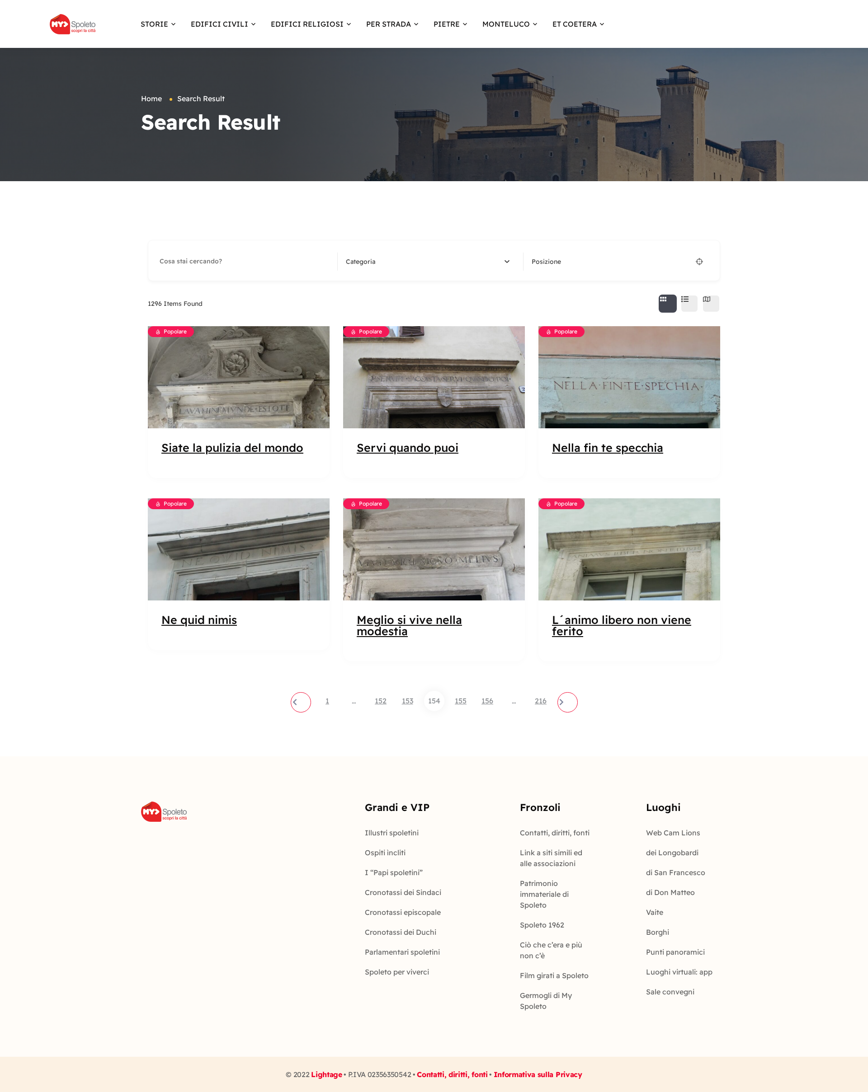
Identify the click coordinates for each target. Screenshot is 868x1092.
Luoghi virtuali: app (679, 971)
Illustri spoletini (392, 832)
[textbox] (360, 261)
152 (381, 700)
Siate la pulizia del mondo (232, 447)
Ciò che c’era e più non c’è (551, 950)
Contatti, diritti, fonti (555, 832)
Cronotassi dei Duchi (400, 932)
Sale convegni (670, 991)
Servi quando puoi (407, 447)
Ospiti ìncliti (385, 852)
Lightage (326, 1074)
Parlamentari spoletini (402, 951)
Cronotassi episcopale (403, 912)
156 (487, 700)
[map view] (711, 304)
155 (461, 700)
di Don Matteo (670, 892)
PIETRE (447, 24)
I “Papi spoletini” (394, 872)
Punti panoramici (675, 951)
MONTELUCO (506, 24)
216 (541, 700)
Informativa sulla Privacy (538, 1074)
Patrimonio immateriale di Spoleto (544, 894)
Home (151, 98)
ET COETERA (574, 24)
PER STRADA (388, 24)
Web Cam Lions (673, 832)
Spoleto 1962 (542, 924)
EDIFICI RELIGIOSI (307, 24)
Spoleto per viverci (397, 971)
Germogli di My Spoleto (546, 1001)
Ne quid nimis (199, 619)
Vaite (654, 912)
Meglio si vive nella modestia (409, 625)
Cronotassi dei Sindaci (403, 892)
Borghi (657, 932)
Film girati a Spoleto (554, 975)
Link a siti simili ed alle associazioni (551, 858)
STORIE (154, 24)
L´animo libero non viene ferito (621, 625)
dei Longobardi (672, 852)
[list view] (689, 304)
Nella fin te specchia (607, 447)
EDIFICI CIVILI (219, 24)
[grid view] (668, 304)
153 (407, 700)
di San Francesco (675, 872)
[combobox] (428, 262)
